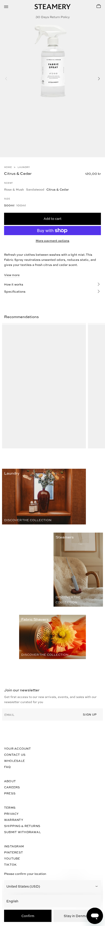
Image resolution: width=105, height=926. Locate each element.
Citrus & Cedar (57, 189)
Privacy (11, 813)
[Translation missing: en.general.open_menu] (6, 6)
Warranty (13, 820)
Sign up (90, 714)
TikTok (10, 864)
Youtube (12, 858)
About (10, 781)
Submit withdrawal (22, 832)
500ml (9, 205)
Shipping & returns (22, 826)
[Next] (98, 78)
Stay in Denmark (77, 915)
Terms (10, 807)
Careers (12, 787)
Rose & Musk (14, 189)
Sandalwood (35, 189)
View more (12, 275)
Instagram (14, 846)
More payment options (52, 240)
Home (8, 167)
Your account (17, 748)
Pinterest (13, 852)
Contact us (14, 754)
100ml (21, 205)
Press (10, 793)
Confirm (27, 915)
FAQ (7, 767)
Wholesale (14, 761)
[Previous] (6, 78)
